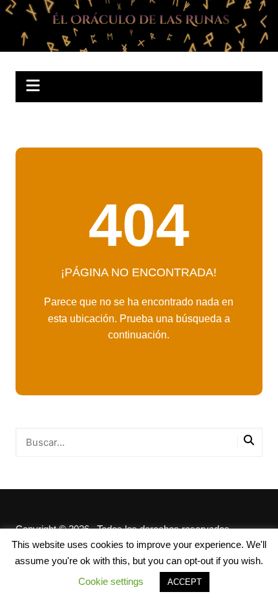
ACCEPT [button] (184, 582)
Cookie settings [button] (111, 581)
